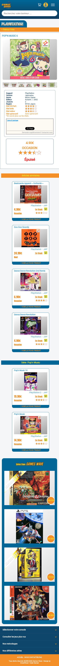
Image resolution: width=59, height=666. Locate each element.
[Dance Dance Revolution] (30, 334)
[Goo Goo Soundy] (30, 246)
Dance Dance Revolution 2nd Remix (29, 271)
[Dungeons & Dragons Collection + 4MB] (29, 504)
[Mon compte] (45, 5)
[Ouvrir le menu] (53, 5)
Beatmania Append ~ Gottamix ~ (29, 183)
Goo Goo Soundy (21, 227)
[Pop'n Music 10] (30, 389)
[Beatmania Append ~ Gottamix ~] (30, 202)
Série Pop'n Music (30, 362)
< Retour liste (7, 29)
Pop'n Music (19, 414)
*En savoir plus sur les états (17, 116)
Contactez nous (47, 132)
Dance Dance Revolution (25, 314)
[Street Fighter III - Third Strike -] (29, 619)
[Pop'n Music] (30, 433)
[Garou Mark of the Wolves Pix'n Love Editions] (29, 581)
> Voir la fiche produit (31, 219)
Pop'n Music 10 (20, 370)
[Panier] (39, 4)
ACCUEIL (20, 657)
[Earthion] (29, 542)
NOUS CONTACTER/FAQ (33, 657)
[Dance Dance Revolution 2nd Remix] (30, 290)
